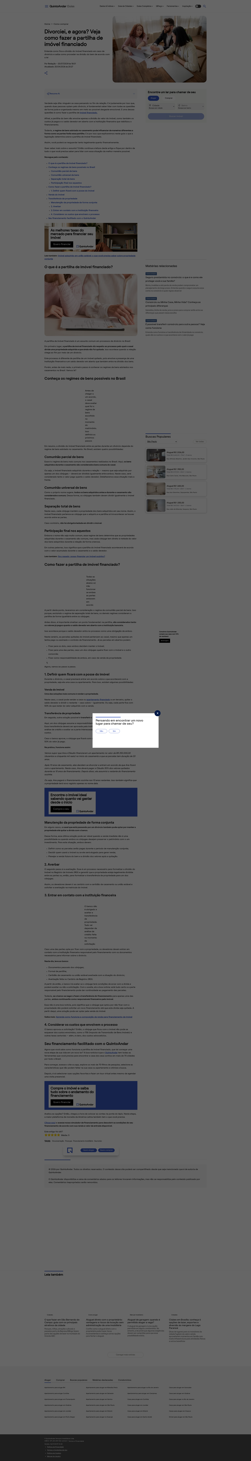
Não (101, 731)
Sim (114, 731)
